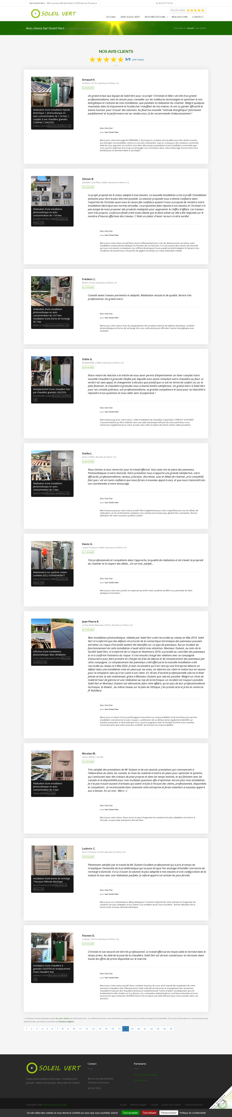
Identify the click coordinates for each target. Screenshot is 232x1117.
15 (106, 1028)
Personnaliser (169, 1112)
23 (158, 1028)
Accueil (111, 16)
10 (74, 1028)
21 (145, 1028)
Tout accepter (130, 1112)
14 (99, 1028)
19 (132, 1028)
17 (119, 1028)
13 (93, 1028)
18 (125, 1028)
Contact (198, 16)
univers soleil (140, 1080)
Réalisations (180, 16)
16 (112, 1028)
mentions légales (66, 1021)
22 (151, 1028)
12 (87, 1028)
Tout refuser (149, 1112)
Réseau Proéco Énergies (145, 1074)
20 (138, 1028)
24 (164, 1028)
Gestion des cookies (171, 1104)
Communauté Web (194, 1104)
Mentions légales (138, 1104)
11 (80, 1028)
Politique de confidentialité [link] (193, 1112)
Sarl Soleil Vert (130, 16)
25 (171, 1028)
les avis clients (62, 1018)
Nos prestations (155, 16)
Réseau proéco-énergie (55, 1104)
